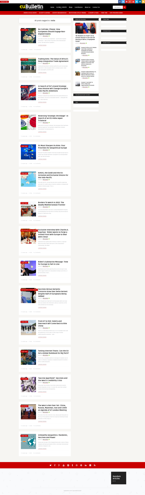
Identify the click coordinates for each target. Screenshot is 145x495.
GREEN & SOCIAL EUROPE (30, 13)
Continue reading (42, 45)
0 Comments (38, 49)
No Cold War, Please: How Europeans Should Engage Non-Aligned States (51, 31)
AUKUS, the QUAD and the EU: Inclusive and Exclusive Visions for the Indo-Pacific (53, 175)
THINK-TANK (104, 13)
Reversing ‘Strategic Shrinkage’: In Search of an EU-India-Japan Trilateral (53, 118)
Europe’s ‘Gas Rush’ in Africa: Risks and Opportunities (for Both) (87, 84)
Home (52, 7)
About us (87, 7)
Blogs (70, 7)
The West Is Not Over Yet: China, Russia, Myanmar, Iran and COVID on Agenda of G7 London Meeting (52, 407)
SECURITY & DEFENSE (44, 13)
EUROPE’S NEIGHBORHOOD (59, 13)
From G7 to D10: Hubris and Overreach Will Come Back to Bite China (52, 323)
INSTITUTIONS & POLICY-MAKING (77, 13)
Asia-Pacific (24, 406)
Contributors (79, 7)
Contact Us (96, 7)
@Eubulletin (45, 36)
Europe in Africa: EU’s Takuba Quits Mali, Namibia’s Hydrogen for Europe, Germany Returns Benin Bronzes (88, 50)
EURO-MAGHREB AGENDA (116, 13)
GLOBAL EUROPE (61, 7)
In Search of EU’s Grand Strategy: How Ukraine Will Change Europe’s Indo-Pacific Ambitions (53, 88)
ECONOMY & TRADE (93, 13)
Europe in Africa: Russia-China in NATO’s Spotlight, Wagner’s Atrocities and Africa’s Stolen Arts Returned (88, 62)
